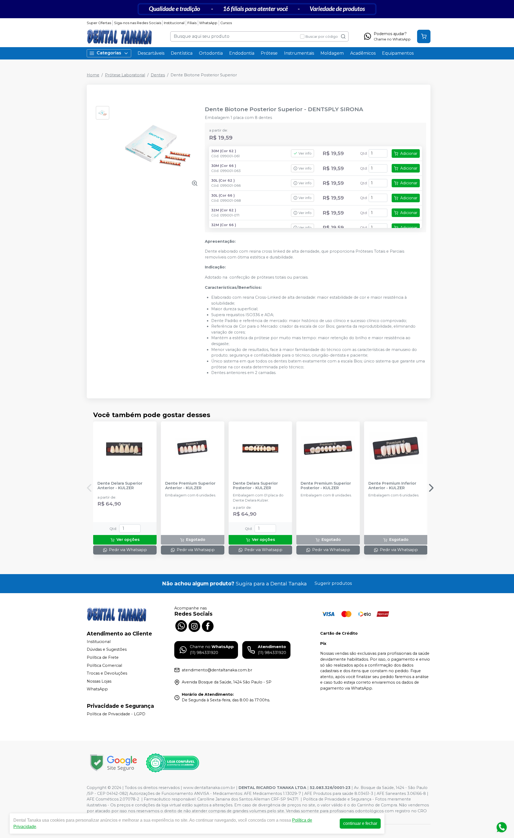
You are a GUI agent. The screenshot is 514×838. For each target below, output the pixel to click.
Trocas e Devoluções (107, 673)
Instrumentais (299, 53)
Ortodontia (211, 53)
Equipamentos (398, 53)
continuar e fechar (360, 823)
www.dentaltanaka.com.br (209, 787)
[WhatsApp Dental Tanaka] (181, 625)
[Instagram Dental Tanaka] (194, 625)
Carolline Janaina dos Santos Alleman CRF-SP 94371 (247, 799)
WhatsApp (208, 23)
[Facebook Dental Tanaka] (207, 625)
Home (93, 75)
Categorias (109, 52)
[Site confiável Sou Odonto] (172, 763)
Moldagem (332, 53)
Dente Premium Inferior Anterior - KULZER (392, 485)
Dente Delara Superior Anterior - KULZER (119, 485)
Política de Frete (103, 657)
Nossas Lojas (99, 681)
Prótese (269, 53)
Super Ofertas (99, 23)
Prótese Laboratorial (125, 75)
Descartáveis (151, 53)
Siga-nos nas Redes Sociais (137, 23)
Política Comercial (104, 665)
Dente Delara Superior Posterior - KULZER (255, 485)
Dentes (158, 75)
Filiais (191, 23)
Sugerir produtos (333, 583)
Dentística (181, 53)
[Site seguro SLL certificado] (113, 763)
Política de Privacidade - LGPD (116, 714)
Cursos (226, 23)
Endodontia (241, 53)
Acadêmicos (363, 53)
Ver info (305, 153)
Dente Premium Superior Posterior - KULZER (326, 485)
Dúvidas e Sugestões (107, 649)
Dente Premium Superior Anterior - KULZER (190, 485)
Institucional (174, 23)
